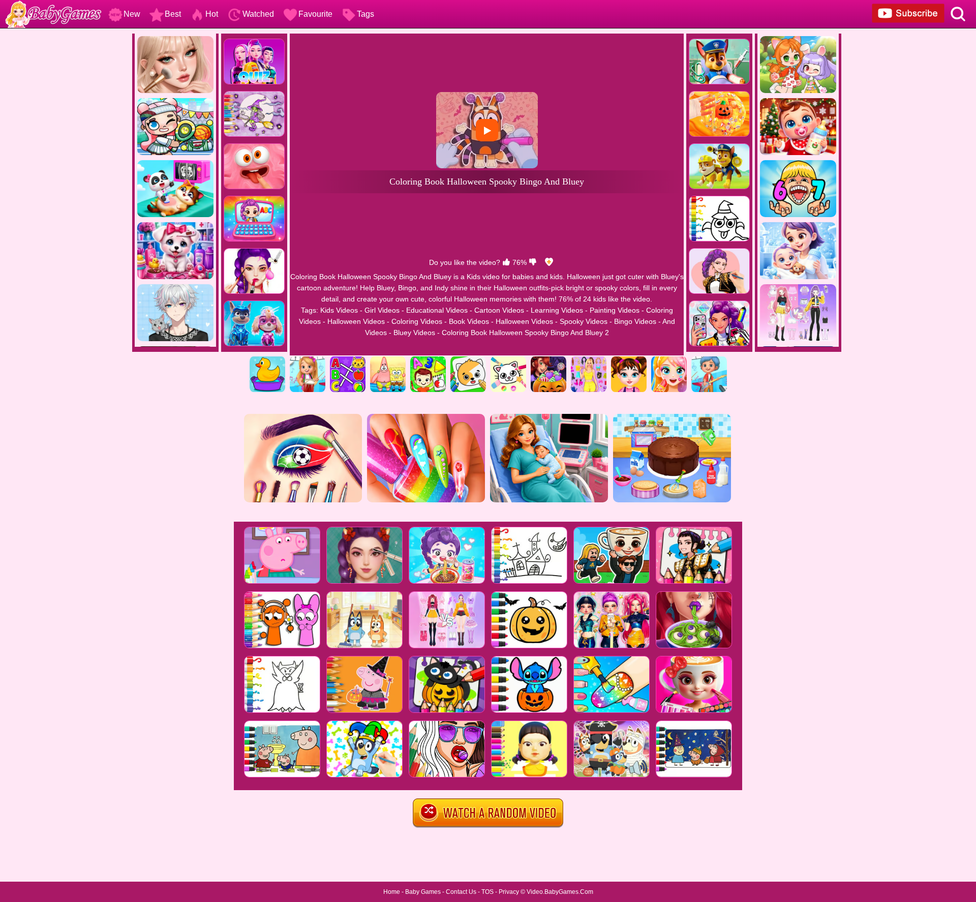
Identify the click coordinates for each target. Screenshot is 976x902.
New (132, 14)
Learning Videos (557, 310)
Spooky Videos (583, 321)
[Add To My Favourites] (549, 262)
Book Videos (469, 321)
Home (391, 891)
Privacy (509, 891)
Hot (211, 14)
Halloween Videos (356, 321)
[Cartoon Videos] (388, 360)
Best (173, 14)
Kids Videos (339, 310)
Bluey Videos (414, 332)
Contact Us (461, 891)
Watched (258, 14)
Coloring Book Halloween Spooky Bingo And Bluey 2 (525, 332)
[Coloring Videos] (508, 360)
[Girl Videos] (307, 360)
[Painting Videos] (468, 360)
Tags (365, 14)
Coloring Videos (416, 321)
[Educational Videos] (347, 360)
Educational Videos (437, 310)
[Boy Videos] (709, 360)
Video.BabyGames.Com (560, 891)
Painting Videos (614, 310)
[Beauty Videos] (669, 360)
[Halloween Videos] (548, 360)
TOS (487, 891)
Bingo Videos (635, 321)
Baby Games (423, 891)
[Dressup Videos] (588, 360)
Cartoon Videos (499, 310)
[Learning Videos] (428, 360)
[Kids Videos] (267, 360)
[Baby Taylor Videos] (628, 360)
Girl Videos (382, 310)
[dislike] (533, 262)
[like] (506, 262)
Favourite (315, 14)
